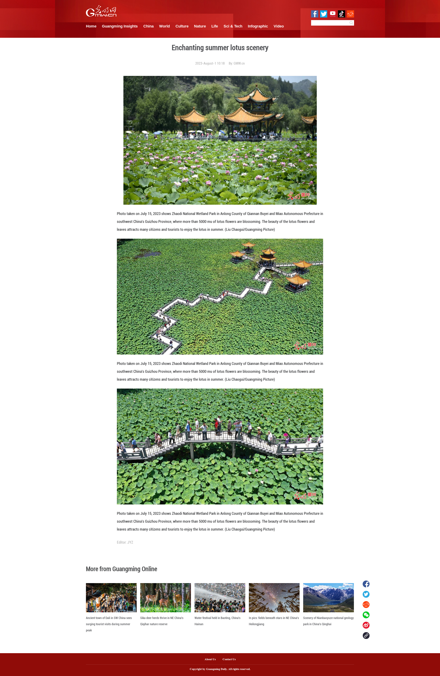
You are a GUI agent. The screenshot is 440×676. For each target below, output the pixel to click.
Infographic (258, 26)
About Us (210, 660)
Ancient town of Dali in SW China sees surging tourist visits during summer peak (109, 624)
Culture (182, 26)
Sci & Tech (233, 26)
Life (214, 26)
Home (91, 26)
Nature (200, 26)
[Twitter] (366, 594)
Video (279, 26)
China (148, 26)
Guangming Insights (120, 26)
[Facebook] (366, 584)
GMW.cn (239, 63)
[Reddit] (366, 604)
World (164, 26)
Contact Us (231, 660)
